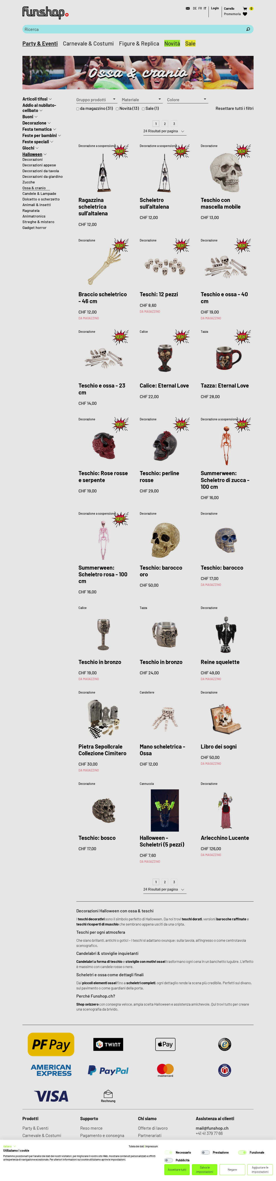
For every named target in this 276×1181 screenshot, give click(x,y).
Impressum (151, 1146)
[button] (9, 1146)
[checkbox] (168, 1152)
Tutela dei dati (136, 1146)
